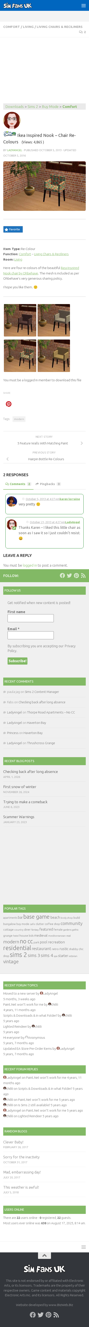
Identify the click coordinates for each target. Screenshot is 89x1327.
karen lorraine (70, 498)
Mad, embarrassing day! (22, 1172)
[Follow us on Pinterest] (76, 575)
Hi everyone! (11, 1037)
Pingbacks (50, 484)
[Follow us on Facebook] (62, 575)
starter (63, 956)
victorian (73, 956)
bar (20, 917)
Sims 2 (33, 106)
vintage (11, 961)
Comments (20, 484)
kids (31, 935)
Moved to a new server (19, 993)
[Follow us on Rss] (83, 575)
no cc (26, 941)
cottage (8, 929)
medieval (41, 935)
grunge (8, 935)
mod (68, 935)
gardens (67, 929)
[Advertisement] (44, 71)
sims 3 (34, 955)
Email (13, 629)
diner (27, 929)
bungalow (9, 923)
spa (55, 956)
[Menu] (83, 5)
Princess (13, 733)
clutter (40, 923)
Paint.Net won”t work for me (23, 1004)
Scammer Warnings (18, 817)
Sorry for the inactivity (21, 1157)
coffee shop (52, 923)
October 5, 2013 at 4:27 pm (43, 498)
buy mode (22, 923)
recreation (56, 942)
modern (19, 419)
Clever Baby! (13, 1142)
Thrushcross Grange (41, 743)
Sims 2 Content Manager (42, 692)
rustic (63, 949)
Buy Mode (50, 106)
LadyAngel (14, 150)
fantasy (35, 929)
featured (46, 929)
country (18, 929)
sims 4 (47, 955)
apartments (10, 917)
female (58, 929)
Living (28, 27)
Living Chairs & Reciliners (60, 27)
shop (6, 955)
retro (55, 949)
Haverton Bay (36, 722)
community (72, 923)
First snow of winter (19, 787)
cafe (32, 924)
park (36, 942)
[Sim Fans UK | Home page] (23, 5)
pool (43, 942)
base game (36, 917)
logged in (30, 565)
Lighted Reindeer (15, 1026)
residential (17, 947)
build (76, 917)
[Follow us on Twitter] (69, 575)
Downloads (14, 106)
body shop (67, 917)
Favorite (14, 229)
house (23, 935)
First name (16, 612)
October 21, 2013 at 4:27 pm (47, 522)
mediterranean (57, 935)
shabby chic (76, 948)
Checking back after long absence (42, 702)
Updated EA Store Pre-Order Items (27, 1048)
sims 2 (18, 954)
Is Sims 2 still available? (34, 1105)
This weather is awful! (21, 1187)
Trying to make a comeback (25, 802)
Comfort (11, 27)
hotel (16, 935)
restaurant (41, 948)
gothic (75, 929)
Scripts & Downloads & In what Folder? (30, 1015)
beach (55, 917)
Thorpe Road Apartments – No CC (51, 712)
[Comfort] (9, 135)
